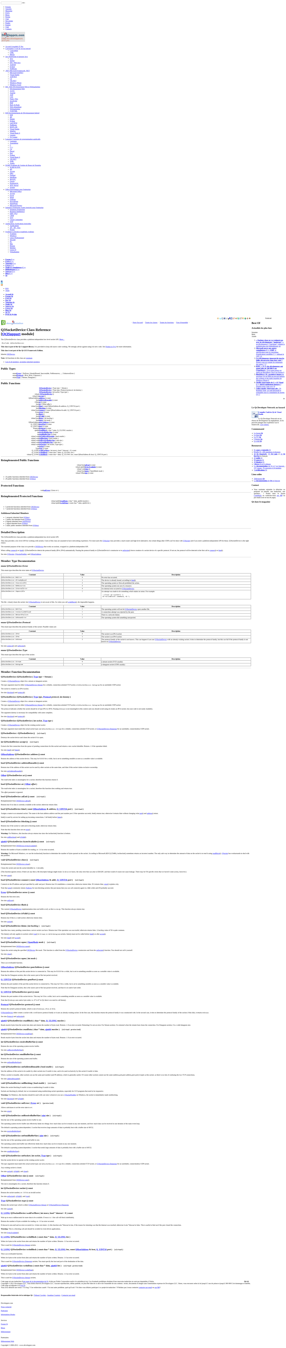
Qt (6, 276)
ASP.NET (13, 77)
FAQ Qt (8, 298)
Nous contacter (6, 1307)
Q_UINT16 (62, 809)
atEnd (87, 465)
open (41, 420)
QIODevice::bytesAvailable (26, 846)
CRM (12, 216)
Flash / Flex (14, 99)
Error (19, 373)
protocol (42, 428)
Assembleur (14, 143)
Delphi (12, 119)
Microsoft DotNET (16, 73)
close (86, 469)
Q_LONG (5, 1213)
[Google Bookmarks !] (222, 319)
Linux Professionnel (17, 238)
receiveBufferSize (45, 432)
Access (12, 171)
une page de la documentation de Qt (35, 1281)
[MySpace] (231, 319)
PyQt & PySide (11, 314)
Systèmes (19, 232)
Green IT (13, 250)
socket (41, 446)
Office (18, 189)
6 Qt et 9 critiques (262, 464)
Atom (7, 290)
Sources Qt (9, 306)
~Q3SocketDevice (45, 394)
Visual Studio (14, 75)
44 (280, 346)
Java (16, 57)
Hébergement (5, 1332)
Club (7, 27)
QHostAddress (35, 554)
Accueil (14, 47)
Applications (18, 224)
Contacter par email (68, 1295)
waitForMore (44, 450)
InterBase (13, 177)
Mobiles (13, 248)
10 (274, 386)
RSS (7, 288)
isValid (41, 416)
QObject (33, 479)
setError (47, 490)
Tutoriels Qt (9, 302)
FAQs (7, 13)
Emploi (8, 25)
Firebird (12, 175)
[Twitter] (220, 319)
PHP (11, 103)
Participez (4, 1311)
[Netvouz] (238, 319)
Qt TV (7, 312)
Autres (12, 163)
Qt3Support (11, 334)
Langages (22, 139)
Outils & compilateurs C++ (15, 267)
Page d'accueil (138, 322)
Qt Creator (13, 137)
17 (265, 364)
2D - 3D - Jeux (15, 228)
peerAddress (44, 422)
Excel (12, 195)
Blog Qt (8, 310)
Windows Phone (15, 83)
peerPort (42, 424)
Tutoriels (8, 9)
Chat (7, 19)
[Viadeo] (218, 319)
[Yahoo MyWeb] (234, 319)
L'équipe (258, 439)
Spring (12, 61)
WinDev (13, 131)
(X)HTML (13, 111)
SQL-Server (14, 185)
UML (12, 53)
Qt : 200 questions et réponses (267, 452)
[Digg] (227, 319)
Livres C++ (9, 265)
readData (64, 501)
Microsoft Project (16, 206)
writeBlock (43, 452)
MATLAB (13, 127)
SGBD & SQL (15, 167)
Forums (8, 7)
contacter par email (145, 1287)
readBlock (43, 430)
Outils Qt (8, 304)
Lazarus (12, 135)
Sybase (12, 187)
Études (7, 23)
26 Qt (259, 462)
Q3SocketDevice (45, 388)
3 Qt (260, 470)
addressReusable (45, 400)
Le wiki (258, 441)
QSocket (225, 853)
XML (12, 161)
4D (11, 117)
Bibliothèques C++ (12, 269)
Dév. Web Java (15, 63)
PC (11, 242)
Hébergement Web (7, 1341)
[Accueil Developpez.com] (13, 41)
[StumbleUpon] (245, 319)
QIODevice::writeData (24, 1270)
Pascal (12, 151)
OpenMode (33, 942)
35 (272, 454)
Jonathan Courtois (53, 1295)
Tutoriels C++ (10, 263)
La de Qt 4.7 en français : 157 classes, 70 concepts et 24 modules (269, 467)
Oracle (12, 181)
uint (44, 1115)
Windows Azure (15, 85)
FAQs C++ (9, 261)
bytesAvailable (90, 467)
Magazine (8, 11)
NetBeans (13, 69)
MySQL (13, 179)
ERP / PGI (13, 214)
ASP (11, 95)
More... (61, 339)
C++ (11, 147)
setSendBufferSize (46, 442)
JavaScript (13, 101)
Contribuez (258, 495)
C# (11, 79)
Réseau (12, 246)
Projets (7, 17)
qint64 (4, 841)
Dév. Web (22, 87)
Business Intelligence (17, 212)
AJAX (12, 91)
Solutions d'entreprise (24, 208)
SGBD (23, 165)
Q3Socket (106, 541)
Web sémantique (15, 107)
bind (41, 406)
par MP (279, 495)
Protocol (20, 375)
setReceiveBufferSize (47, 440)
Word (12, 197)
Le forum (258, 433)
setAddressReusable (46, 436)
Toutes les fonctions (167, 322)
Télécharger (259, 479)
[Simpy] (243, 319)
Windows (13, 236)
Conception (18, 49)
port (40, 426)
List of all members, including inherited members (22, 362)
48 (260, 454)
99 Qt (259, 460)
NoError (29, 888)
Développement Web (17, 89)
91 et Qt (262, 450)
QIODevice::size (22, 1180)
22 (261, 356)
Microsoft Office (16, 191)
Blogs (7, 15)
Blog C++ (9, 273)
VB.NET (13, 81)
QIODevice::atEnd (22, 801)
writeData (64, 503)
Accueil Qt (9, 294)
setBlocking (43, 438)
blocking (42, 408)
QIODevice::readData (24, 1034)
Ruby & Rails (15, 105)
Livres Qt (9, 308)
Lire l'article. (264, 425)
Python (12, 155)
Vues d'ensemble (182, 322)
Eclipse (12, 67)
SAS (11, 218)
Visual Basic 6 (15, 133)
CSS (11, 97)
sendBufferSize (44, 434)
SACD (22, 1285)
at (40, 402)
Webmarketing (15, 109)
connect (42, 410)
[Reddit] (241, 319)
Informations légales (8, 1314)
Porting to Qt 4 (111, 347)
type (40, 448)
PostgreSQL (14, 183)
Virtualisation (14, 252)
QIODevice (11, 354)
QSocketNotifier (21, 554)
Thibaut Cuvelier (40, 1295)
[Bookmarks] (247, 319)
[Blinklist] (236, 319)
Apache (12, 93)
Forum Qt (9, 296)
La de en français (267, 481)
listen (41, 418)
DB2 (11, 173)
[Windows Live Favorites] (250, 319)
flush (41, 414)
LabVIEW (13, 123)
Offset (3, 775)
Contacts (8, 29)
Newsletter (9, 21)
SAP (11, 222)
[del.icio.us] (229, 319)
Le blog (258, 435)
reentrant (29, 358)
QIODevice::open (22, 946)
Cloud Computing (16, 220)
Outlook (13, 199)
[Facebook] (225, 319)
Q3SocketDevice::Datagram (107, 729)
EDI (22, 113)
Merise (12, 55)
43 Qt (258, 458)
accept (41, 396)
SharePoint (14, 204)
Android (13, 65)
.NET (17, 71)
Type (18, 377)
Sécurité (13, 240)
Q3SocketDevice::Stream (34, 685)
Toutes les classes (151, 322)
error (41, 412)
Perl (11, 153)
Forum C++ (9, 259)
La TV (257, 437)
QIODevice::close (22, 864)
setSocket (42, 444)
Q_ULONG (51, 1020)
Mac (11, 244)
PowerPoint (14, 201)
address (42, 398)
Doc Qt (8, 300)
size (86, 473)
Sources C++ (10, 271)
